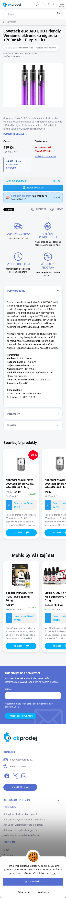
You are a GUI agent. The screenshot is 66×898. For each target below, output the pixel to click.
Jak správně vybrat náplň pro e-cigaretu (24, 819)
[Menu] (62, 4)
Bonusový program (21, 196)
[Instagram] (23, 775)
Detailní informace (13, 134)
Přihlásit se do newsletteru (21, 716)
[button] (21, 621)
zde (53, 873)
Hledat (58, 13)
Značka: (11, 56)
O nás (6, 849)
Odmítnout (23, 892)
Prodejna (8, 855)
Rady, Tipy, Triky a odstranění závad (21, 835)
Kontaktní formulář (20, 787)
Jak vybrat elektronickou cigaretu (20, 814)
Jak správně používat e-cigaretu (20, 830)
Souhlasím (35, 881)
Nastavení (43, 892)
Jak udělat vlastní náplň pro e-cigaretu (23, 824)
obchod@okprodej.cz (21, 759)
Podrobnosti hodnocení (46, 48)
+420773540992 (19, 766)
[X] (15, 775)
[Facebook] (6, 775)
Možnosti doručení (45, 156)
